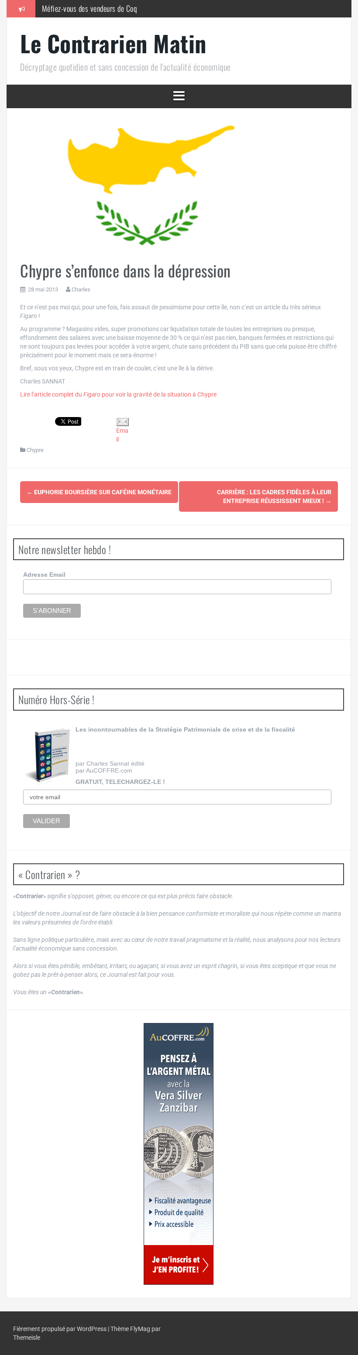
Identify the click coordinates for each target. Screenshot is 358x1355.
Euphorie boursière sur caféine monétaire (99, 492)
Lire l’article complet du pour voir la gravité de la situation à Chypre (118, 394)
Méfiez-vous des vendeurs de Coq (89, 8)
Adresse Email (44, 574)
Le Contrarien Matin (113, 43)
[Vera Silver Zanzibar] (178, 1154)
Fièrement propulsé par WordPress (60, 1328)
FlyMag (140, 1328)
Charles (81, 289)
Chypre (35, 450)
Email (122, 435)
